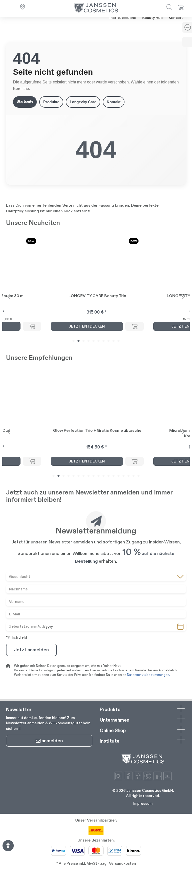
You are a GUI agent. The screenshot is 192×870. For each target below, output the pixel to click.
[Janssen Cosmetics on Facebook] (128, 776)
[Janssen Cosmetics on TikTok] (138, 776)
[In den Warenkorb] (32, 326)
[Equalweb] (8, 849)
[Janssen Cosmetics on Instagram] (118, 776)
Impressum (142, 803)
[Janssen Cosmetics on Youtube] (167, 776)
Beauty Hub (152, 17)
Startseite (24, 101)
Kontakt (176, 17)
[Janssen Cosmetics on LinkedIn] (158, 776)
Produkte (51, 102)
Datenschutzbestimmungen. (148, 675)
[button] (11, 7)
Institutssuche (123, 17)
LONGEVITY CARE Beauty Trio (97, 295)
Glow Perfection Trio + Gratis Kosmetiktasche (97, 430)
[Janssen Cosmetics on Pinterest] (148, 776)
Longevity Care (83, 102)
